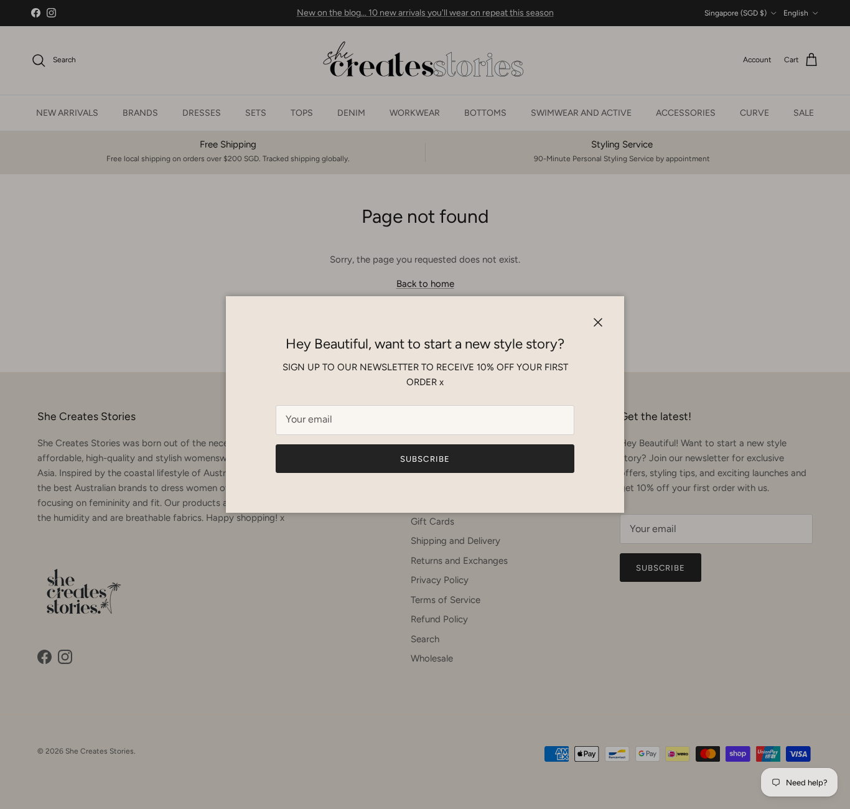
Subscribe (424, 459)
